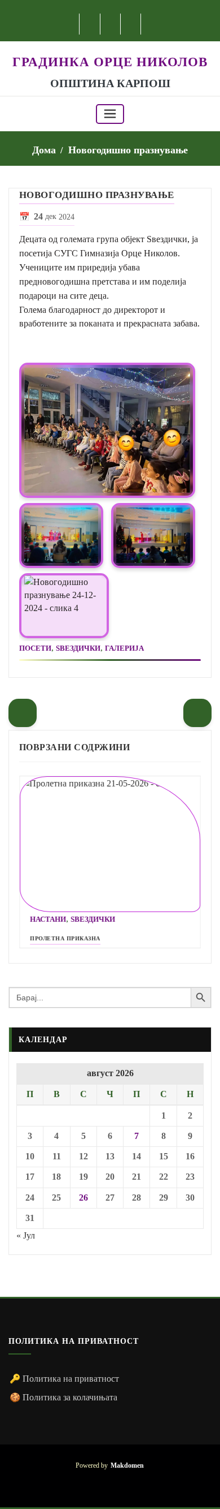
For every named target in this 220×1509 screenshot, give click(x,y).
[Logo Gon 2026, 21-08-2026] (110, 47)
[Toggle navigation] (110, 114)
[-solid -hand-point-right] (197, 713)
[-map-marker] (127, 1483)
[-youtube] (110, 1483)
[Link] (107, 430)
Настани (48, 919)
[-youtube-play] (110, 24)
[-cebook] (90, 24)
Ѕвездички (78, 648)
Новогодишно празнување (128, 150)
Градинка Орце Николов (110, 61)
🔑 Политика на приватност (64, 1378)
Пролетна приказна (65, 938)
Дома (44, 150)
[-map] (131, 24)
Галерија (124, 648)
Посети (35, 648)
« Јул (25, 1235)
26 (83, 1197)
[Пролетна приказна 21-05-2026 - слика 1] (110, 844)
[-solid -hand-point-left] (22, 713)
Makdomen (127, 1465)
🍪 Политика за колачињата (63, 1397)
